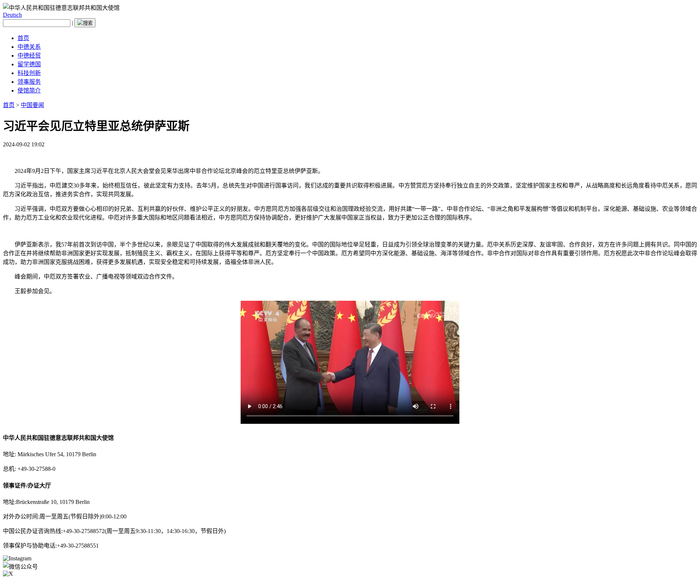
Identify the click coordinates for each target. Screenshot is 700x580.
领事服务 (29, 82)
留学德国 (29, 64)
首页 (23, 38)
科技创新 (29, 73)
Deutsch (12, 15)
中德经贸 (29, 55)
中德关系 (29, 47)
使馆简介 (29, 90)
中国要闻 (32, 105)
